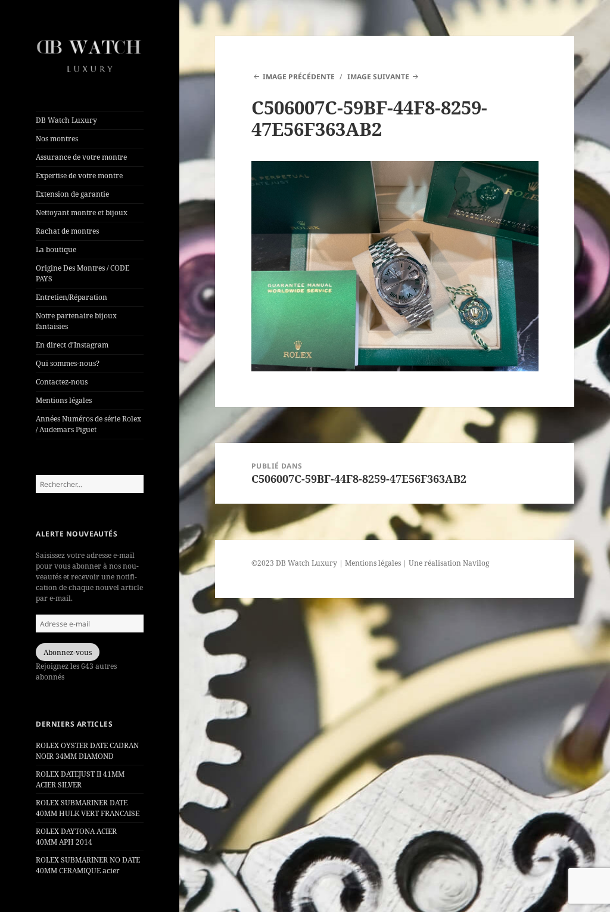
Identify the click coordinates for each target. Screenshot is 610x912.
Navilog (476, 563)
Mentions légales (64, 400)
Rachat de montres (67, 231)
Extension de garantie (72, 194)
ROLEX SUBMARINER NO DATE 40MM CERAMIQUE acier (88, 865)
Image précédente (299, 77)
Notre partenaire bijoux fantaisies (76, 321)
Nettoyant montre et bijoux (81, 212)
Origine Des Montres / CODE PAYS (82, 273)
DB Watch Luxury (66, 120)
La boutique (56, 249)
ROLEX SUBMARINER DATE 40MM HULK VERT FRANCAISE (87, 808)
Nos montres (57, 139)
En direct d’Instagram (72, 345)
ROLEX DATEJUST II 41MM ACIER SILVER (80, 779)
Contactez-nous (62, 382)
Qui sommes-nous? (67, 363)
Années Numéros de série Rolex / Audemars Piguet (88, 424)
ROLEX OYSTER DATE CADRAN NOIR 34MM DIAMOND (87, 750)
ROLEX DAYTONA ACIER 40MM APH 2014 (76, 836)
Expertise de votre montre (79, 175)
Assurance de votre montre (81, 157)
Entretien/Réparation (71, 297)
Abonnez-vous (67, 652)
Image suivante (378, 77)
